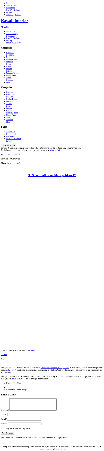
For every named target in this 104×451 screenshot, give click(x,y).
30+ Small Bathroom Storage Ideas (55, 367)
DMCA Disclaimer (13, 10)
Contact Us (10, 3)
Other (8, 78)
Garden (9, 64)
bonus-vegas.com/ (13, 14)
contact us (61, 449)
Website (4, 424)
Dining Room (11, 59)
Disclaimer (10, 8)
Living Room (11, 75)
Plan (8, 82)
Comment (5, 410)
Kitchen (9, 71)
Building (9, 57)
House (8, 66)
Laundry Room (12, 73)
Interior (9, 68)
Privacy (9, 12)
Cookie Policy (12, 5)
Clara (19, 383)
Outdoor (9, 80)
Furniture (9, 62)
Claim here (30, 350)
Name (4, 414)
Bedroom (10, 55)
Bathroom (10, 52)
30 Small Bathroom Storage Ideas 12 (52, 175)
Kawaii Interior (14, 20)
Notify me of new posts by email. (17, 428)
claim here (16, 379)
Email (4, 419)
